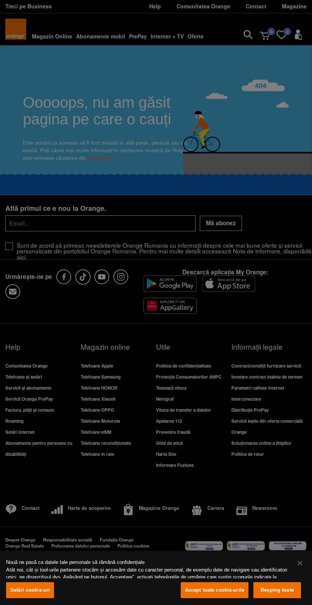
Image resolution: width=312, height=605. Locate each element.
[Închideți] (299, 563)
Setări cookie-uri (30, 590)
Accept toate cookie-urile (214, 590)
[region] (156, 578)
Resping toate (277, 590)
